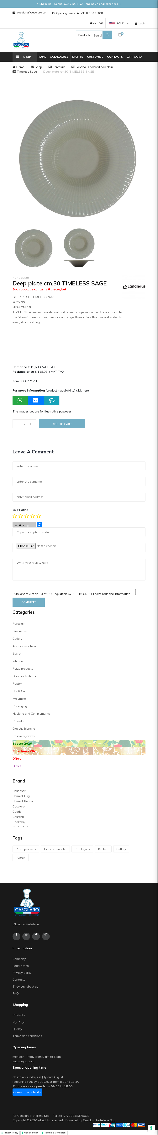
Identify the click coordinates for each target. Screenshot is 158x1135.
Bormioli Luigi (21, 796)
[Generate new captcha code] (39, 524)
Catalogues (59, 56)
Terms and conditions (27, 1036)
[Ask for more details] (52, 400)
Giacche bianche (24, 728)
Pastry (17, 683)
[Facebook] (16, 936)
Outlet (17, 766)
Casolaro (19, 806)
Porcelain (58, 67)
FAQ (16, 993)
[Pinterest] (46, 936)
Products (80, 35)
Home (42, 56)
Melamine (19, 698)
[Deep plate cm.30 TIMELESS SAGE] (34, 248)
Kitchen (18, 661)
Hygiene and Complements (31, 713)
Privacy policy (22, 973)
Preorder (18, 721)
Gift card (134, 56)
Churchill (18, 817)
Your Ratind (20, 510)
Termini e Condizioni (55, 1132)
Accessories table (25, 646)
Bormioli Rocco (23, 801)
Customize (95, 56)
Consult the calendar (27, 1092)
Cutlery (17, 638)
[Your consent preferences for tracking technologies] (151, 1128)
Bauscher (19, 791)
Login (142, 23)
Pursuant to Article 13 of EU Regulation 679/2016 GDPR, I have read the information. (72, 594)
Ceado (17, 811)
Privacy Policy (11, 1132)
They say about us (25, 986)
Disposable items (24, 676)
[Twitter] (36, 936)
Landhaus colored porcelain (94, 67)
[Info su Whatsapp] (20, 400)
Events (77, 56)
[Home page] (21, 40)
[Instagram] (26, 936)
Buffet (17, 653)
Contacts (115, 56)
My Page (97, 23)
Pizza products (23, 668)
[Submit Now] (36, 400)
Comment (28, 602)
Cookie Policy (31, 1132)
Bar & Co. (19, 691)
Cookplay (19, 822)
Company (19, 959)
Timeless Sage (26, 71)
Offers (17, 758)
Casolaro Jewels (24, 736)
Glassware (20, 631)
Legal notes (21, 966)
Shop (38, 67)
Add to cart (62, 424)
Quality (18, 1029)
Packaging (20, 706)
